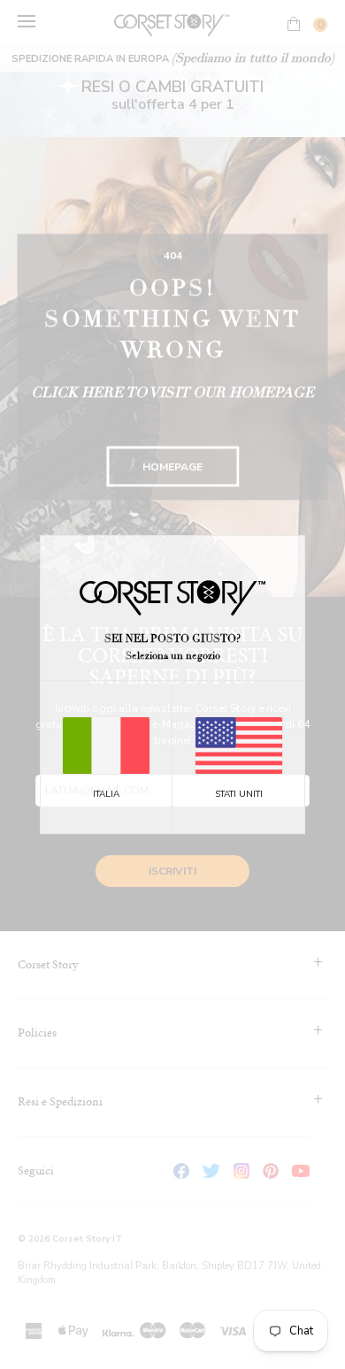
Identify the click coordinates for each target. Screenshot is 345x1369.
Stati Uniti (239, 794)
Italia (106, 794)
